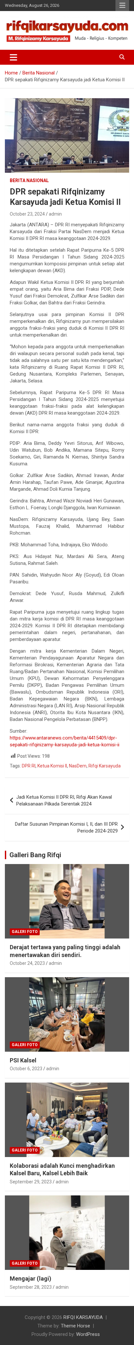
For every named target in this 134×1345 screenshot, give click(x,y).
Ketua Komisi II (52, 765)
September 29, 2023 (31, 1181)
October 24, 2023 (27, 963)
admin (55, 214)
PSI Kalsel (23, 1060)
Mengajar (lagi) (30, 1278)
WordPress (88, 1334)
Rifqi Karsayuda (104, 765)
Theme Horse (75, 1326)
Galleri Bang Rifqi (35, 855)
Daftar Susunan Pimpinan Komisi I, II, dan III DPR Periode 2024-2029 (66, 827)
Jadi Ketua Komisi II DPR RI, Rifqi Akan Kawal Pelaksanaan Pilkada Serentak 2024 (64, 800)
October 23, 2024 (27, 214)
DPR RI (28, 765)
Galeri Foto (25, 931)
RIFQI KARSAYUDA (83, 1317)
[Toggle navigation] (13, 57)
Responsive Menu (122, 5)
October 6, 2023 (26, 1068)
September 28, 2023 (31, 1287)
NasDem (78, 765)
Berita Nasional (29, 180)
